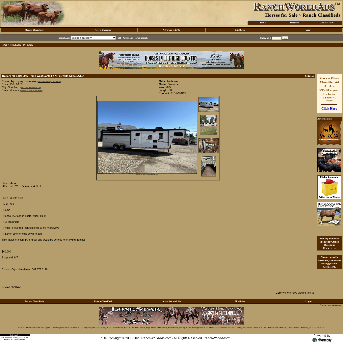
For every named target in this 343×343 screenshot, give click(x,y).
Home (263, 23)
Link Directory (326, 23)
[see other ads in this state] (31, 91)
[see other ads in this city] (30, 88)
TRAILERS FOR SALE (21, 45)
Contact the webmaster (331, 305)
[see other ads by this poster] (49, 82)
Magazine (294, 23)
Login (308, 30)
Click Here (329, 108)
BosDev (7, 339)
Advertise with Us (171, 30)
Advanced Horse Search (135, 38)
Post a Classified (103, 30)
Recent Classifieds (34, 30)
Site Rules (240, 30)
